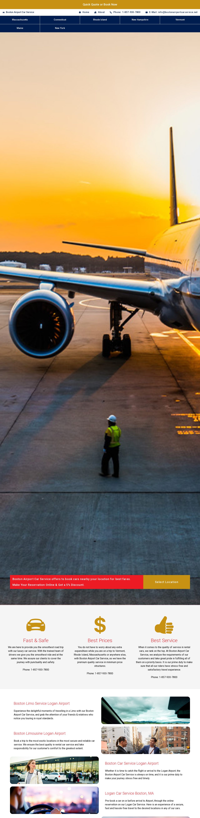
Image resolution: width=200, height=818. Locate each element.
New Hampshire (140, 19)
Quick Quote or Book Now (100, 4)
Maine (20, 28)
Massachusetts (20, 19)
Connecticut (60, 19)
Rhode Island (100, 19)
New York (60, 28)
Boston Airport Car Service (20, 12)
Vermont (180, 19)
